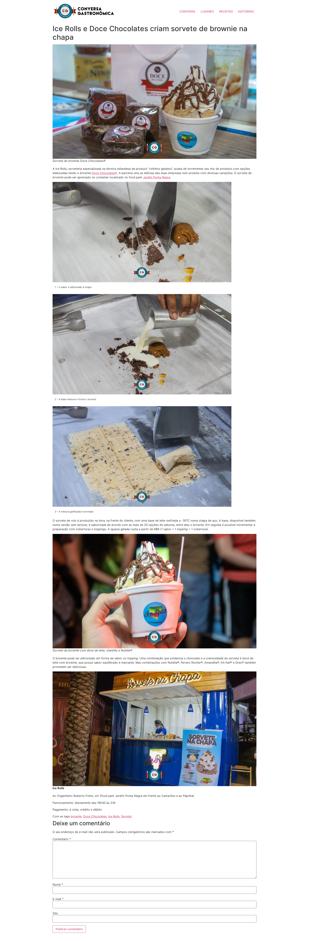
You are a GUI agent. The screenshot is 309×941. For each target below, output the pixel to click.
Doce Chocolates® (104, 173)
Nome (58, 884)
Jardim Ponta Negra (156, 177)
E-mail (58, 899)
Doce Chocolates (95, 816)
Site (55, 913)
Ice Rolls (113, 816)
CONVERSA (187, 11)
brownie (76, 816)
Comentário (62, 839)
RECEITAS (226, 11)
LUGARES (207, 11)
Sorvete (126, 816)
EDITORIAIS (246, 11)
